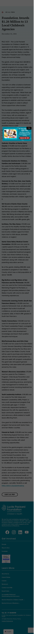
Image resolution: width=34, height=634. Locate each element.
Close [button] (29, 128)
